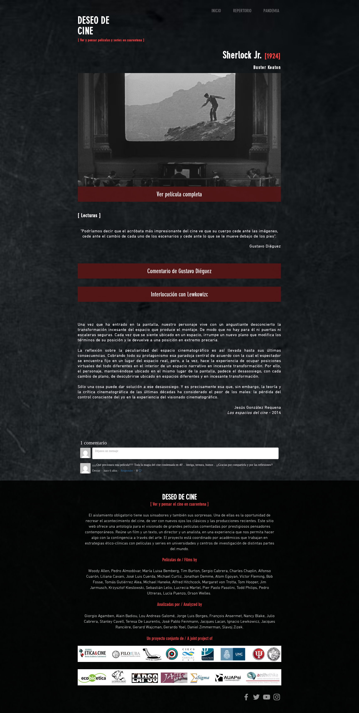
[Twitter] (256, 697)
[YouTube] (266, 697)
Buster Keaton (267, 67)
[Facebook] (246, 697)
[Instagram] (276, 697)
